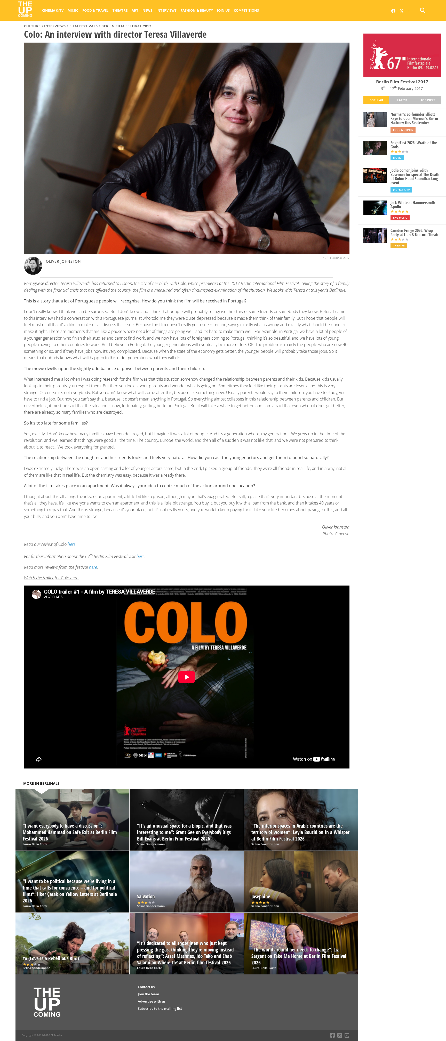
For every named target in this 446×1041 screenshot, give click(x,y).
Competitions (246, 10)
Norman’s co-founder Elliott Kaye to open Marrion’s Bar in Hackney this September (414, 118)
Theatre (120, 10)
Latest (402, 100)
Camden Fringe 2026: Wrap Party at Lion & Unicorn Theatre (415, 232)
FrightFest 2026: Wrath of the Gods (414, 145)
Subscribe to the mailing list (160, 1008)
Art (135, 10)
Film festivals (83, 26)
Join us (223, 10)
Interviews (166, 10)
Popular (376, 100)
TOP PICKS (428, 100)
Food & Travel (95, 10)
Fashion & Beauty (197, 10)
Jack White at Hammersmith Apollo (413, 205)
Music (73, 10)
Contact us (146, 986)
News (147, 10)
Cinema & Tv (52, 10)
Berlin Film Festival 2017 (126, 26)
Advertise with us (151, 1001)
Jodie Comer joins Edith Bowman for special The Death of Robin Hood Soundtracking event (415, 176)
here (72, 544)
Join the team (148, 994)
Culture (32, 26)
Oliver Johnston (63, 261)
